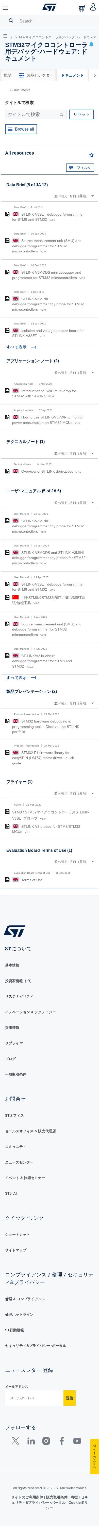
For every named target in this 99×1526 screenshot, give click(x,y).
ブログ (10, 1059)
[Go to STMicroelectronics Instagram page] (46, 1442)
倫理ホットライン (19, 1314)
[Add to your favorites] (91, 156)
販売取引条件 (57, 1497)
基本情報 (12, 965)
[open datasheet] (7, 214)
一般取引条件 (15, 1074)
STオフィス (14, 1115)
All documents (19, 90)
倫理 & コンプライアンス (25, 1299)
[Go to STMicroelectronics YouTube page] (77, 1442)
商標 (74, 1497)
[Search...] (11, 20)
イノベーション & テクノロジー (30, 1012)
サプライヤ (14, 1043)
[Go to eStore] (82, 8)
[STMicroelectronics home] (49, 7)
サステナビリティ (19, 996)
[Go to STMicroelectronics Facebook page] (62, 1442)
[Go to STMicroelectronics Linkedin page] (31, 1442)
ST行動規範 (14, 1330)
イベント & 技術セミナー (25, 1178)
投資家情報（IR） (19, 981)
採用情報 (12, 1028)
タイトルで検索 (19, 102)
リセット (81, 114)
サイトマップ (15, 1250)
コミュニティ (15, 1147)
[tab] (7, 75)
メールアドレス (16, 1387)
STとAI (11, 1193)
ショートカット (17, 1234)
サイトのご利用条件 (27, 1497)
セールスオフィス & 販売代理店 (30, 1131)
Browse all (24, 129)
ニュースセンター (19, 1162)
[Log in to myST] (93, 7)
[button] (6, 7)
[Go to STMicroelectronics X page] (16, 1442)
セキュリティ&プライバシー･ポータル (35, 1346)
